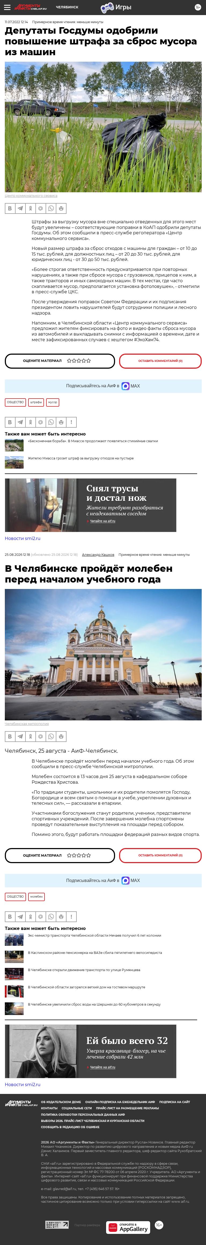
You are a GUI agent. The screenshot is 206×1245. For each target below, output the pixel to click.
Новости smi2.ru (23, 538)
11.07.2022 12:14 (16, 22)
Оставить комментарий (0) (160, 361)
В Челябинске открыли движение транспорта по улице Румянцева (84, 970)
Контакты (49, 1108)
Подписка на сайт (174, 1102)
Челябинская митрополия (27, 724)
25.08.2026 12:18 (17, 555)
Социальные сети (77, 1108)
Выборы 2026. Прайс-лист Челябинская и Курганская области (92, 1121)
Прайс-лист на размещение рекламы (127, 1108)
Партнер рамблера (87, 1225)
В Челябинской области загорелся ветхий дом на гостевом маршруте (86, 987)
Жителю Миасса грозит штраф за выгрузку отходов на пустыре (81, 458)
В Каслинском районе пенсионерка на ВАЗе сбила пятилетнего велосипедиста (95, 953)
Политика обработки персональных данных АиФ (83, 1115)
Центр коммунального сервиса (31, 196)
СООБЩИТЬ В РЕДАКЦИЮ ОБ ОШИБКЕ (70, 1127)
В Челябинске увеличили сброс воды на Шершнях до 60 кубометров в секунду (94, 1004)
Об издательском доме (61, 1102)
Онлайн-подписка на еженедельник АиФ (120, 1102)
